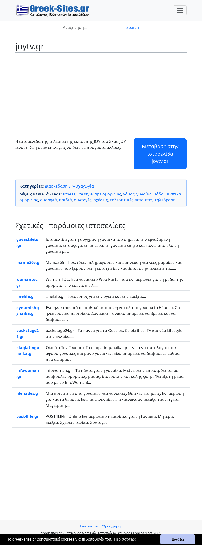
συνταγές (82, 200)
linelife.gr (25, 296)
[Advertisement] (101, 92)
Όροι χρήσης (112, 526)
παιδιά (65, 200)
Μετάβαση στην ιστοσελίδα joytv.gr (160, 153)
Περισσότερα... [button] (126, 539)
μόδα (159, 194)
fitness (69, 194)
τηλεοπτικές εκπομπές (131, 200)
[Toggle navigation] (180, 10)
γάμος (129, 194)
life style (85, 194)
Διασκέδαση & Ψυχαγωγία (69, 186)
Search (132, 27)
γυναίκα (144, 194)
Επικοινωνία (89, 526)
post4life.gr (27, 416)
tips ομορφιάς (108, 194)
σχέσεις (100, 200)
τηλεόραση (165, 200)
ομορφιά (48, 200)
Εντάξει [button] (178, 539)
